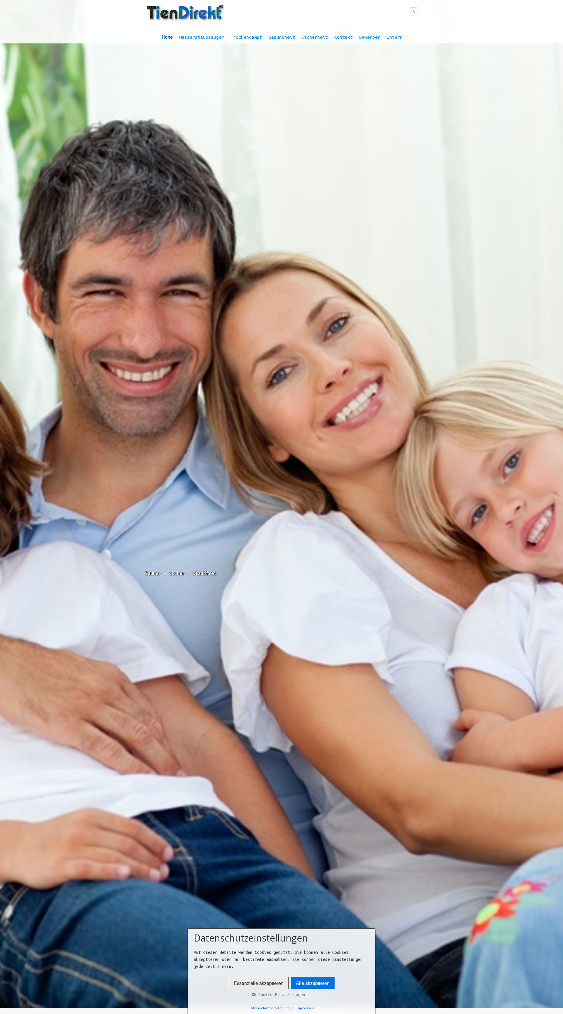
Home (167, 37)
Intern (395, 37)
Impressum (305, 1008)
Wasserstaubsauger (201, 37)
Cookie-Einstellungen (280, 994)
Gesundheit (282, 37)
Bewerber (369, 37)
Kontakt (343, 37)
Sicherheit (314, 37)
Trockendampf (246, 37)
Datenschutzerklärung (269, 1008)
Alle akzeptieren (313, 983)
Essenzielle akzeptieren (259, 983)
